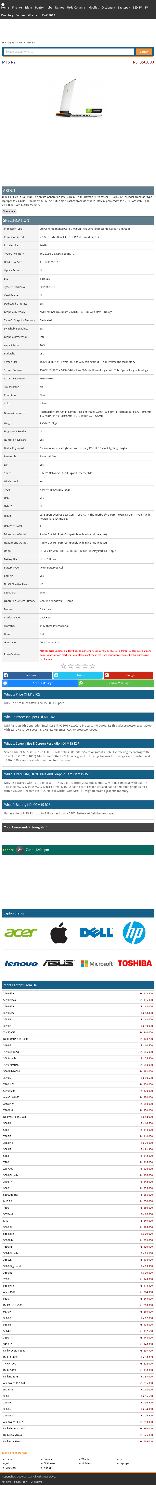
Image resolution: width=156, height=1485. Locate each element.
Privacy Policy (20, 1482)
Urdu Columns (76, 7)
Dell (21, 42)
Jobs (49, 7)
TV (146, 7)
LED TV (137, 7)
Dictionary (108, 7)
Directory (7, 15)
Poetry (39, 7)
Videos (20, 15)
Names (59, 7)
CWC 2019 (48, 15)
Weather (33, 15)
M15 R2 (31, 42)
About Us (6, 1482)
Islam (28, 7)
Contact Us (36, 1482)
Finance (17, 7)
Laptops (123, 7)
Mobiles (94, 7)
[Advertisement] (78, 29)
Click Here (45, 609)
